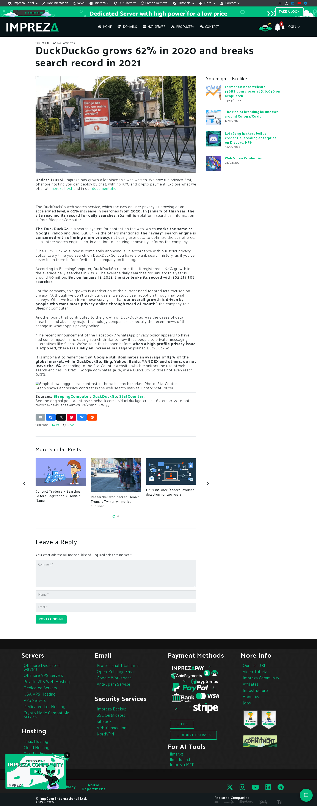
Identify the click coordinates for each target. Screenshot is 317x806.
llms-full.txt (180, 759)
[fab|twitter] (230, 787)
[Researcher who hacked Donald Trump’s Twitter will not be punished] (116, 475)
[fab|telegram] (281, 787)
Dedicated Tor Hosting (44, 707)
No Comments (66, 43)
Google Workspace (114, 678)
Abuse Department (93, 787)
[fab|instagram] (242, 787)
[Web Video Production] (213, 163)
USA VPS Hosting (40, 694)
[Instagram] (286, 3)
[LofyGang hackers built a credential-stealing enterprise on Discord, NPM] (213, 138)
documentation (105, 188)
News (55, 425)
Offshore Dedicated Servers (42, 667)
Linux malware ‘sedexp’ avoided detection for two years (170, 492)
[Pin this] (71, 417)
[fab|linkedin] (268, 787)
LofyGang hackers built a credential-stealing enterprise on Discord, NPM (251, 138)
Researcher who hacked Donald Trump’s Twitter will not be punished (115, 502)
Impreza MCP (182, 765)
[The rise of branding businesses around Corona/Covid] (213, 117)
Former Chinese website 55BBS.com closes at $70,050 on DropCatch (252, 91)
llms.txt (176, 754)
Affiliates (251, 684)
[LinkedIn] (293, 3)
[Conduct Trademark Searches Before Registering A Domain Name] (61, 472)
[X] (280, 3)
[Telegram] (306, 3)
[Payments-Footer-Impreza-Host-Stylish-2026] (195, 689)
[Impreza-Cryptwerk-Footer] (269, 720)
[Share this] (51, 417)
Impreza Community (261, 678)
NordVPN (105, 734)
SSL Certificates (111, 715)
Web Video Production (244, 158)
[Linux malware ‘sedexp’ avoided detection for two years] (171, 471)
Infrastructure (255, 690)
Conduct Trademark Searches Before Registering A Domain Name (58, 496)
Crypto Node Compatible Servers (46, 715)
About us (251, 697)
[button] (23, 3)
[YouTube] (299, 3)
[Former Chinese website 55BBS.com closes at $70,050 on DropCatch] (213, 92)
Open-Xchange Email (116, 672)
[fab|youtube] (255, 787)
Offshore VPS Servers (43, 675)
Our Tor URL (254, 665)
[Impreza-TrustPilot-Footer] (251, 720)
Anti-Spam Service (113, 684)
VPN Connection (111, 728)
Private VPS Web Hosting (47, 682)
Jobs (247, 703)
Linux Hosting (36, 741)
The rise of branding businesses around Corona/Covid (252, 114)
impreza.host (61, 188)
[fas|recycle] (260, 741)
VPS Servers (35, 700)
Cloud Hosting (36, 748)
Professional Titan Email (119, 665)
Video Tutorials (256, 672)
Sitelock (104, 721)
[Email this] (40, 417)
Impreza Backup (112, 709)
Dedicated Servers (40, 688)
